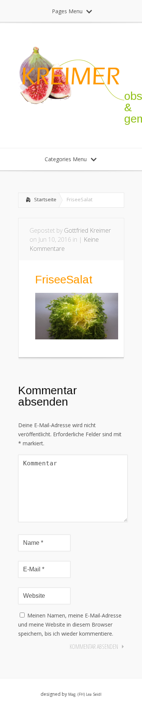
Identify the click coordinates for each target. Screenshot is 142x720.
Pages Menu (67, 11)
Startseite (45, 199)
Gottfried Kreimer (87, 230)
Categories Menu (66, 159)
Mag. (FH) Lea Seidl (84, 694)
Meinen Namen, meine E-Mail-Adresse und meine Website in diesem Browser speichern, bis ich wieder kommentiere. (70, 624)
